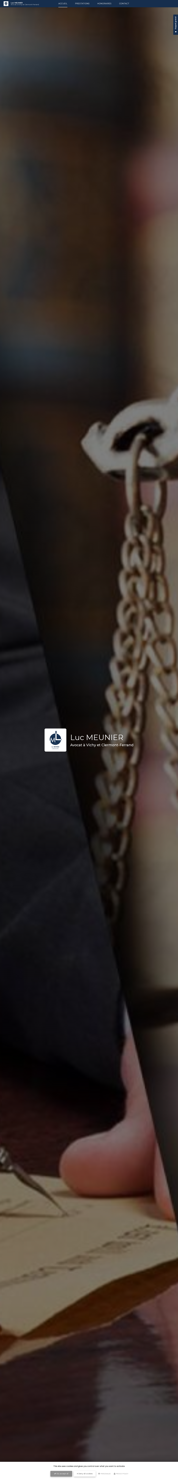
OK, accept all (62, 1473)
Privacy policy (122, 1474)
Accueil (62, 3)
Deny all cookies (85, 1473)
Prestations (82, 3)
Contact (124, 3)
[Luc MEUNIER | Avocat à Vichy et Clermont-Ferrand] (6, 3)
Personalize (105, 1474)
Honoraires (104, 3)
